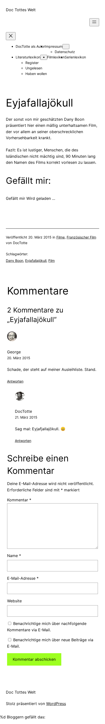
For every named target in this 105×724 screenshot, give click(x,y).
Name (14, 555)
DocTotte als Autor (30, 46)
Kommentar (19, 499)
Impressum (54, 46)
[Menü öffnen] (94, 22)
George (14, 351)
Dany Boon (14, 260)
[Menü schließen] (11, 36)
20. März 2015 (18, 358)
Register (32, 63)
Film (51, 260)
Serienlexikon (75, 57)
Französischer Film (81, 237)
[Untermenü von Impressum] (66, 46)
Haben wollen (36, 74)
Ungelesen (33, 68)
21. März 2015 (26, 417)
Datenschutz (65, 52)
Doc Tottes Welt (21, 9)
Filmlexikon (56, 57)
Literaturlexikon (28, 57)
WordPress (56, 703)
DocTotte (23, 411)
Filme (60, 237)
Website (14, 600)
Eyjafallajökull (35, 260)
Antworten (15, 381)
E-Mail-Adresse (23, 578)
